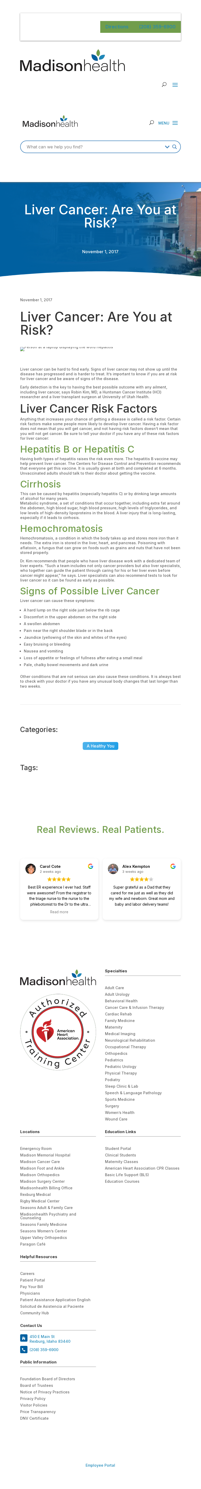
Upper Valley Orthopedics (43, 1238)
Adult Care (114, 988)
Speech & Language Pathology (133, 1093)
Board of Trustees (36, 1386)
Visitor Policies (33, 1405)
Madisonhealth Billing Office (46, 1188)
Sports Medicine (120, 1100)
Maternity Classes (121, 1162)
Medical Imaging (120, 1034)
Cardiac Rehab (118, 1014)
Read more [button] (59, 912)
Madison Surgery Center (42, 1182)
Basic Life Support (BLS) (127, 1175)
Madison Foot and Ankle (42, 1168)
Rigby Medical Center (39, 1201)
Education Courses (122, 1182)
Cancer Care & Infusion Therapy (134, 1008)
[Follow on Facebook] (24, 1433)
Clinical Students (120, 1155)
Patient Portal (32, 1280)
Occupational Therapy (125, 1047)
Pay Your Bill (31, 1287)
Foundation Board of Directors (47, 1379)
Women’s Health (120, 1113)
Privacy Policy (33, 1399)
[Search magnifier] (174, 147)
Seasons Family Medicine (43, 1225)
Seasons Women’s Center (43, 1231)
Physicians (30, 1293)
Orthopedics (116, 1054)
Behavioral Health (121, 1001)
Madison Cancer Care (40, 1162)
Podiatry (112, 1080)
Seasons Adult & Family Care (46, 1208)
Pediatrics (114, 1060)
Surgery (112, 1106)
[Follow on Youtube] (35, 1433)
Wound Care (116, 1119)
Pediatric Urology (120, 1067)
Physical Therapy (121, 1073)
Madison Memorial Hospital (45, 1155)
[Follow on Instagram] (45, 1433)
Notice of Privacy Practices (45, 1392)
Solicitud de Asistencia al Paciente (52, 1307)
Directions (117, 26)
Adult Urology (117, 995)
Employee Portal (100, 1465)
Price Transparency (38, 1412)
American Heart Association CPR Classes (142, 1168)
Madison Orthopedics (40, 1175)
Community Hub (34, 1313)
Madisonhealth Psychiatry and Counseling (48, 1216)
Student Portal (118, 1149)
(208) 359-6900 (157, 26)
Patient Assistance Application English (55, 1300)
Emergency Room (36, 1149)
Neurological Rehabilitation (130, 1040)
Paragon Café (33, 1244)
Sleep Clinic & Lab (121, 1086)
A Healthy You (100, 746)
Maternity (113, 1027)
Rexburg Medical (35, 1195)
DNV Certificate (34, 1418)
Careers (27, 1274)
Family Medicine (120, 1021)
